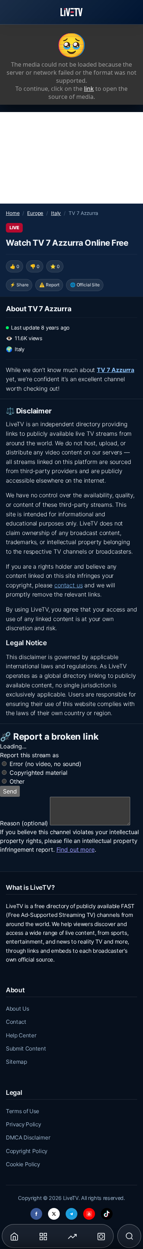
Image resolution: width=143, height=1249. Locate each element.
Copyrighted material (38, 772)
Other (17, 781)
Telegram (71, 1212)
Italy (56, 213)
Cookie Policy (23, 1164)
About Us (17, 1008)
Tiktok (107, 1212)
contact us (68, 585)
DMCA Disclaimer (28, 1137)
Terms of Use (22, 1111)
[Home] (71, 12)
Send (10, 791)
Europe (35, 213)
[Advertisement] (71, 158)
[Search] (129, 1236)
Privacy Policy (23, 1124)
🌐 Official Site (85, 284)
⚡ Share (19, 284)
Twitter (54, 1212)
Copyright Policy (26, 1151)
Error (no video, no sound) (45, 763)
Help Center (21, 1035)
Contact (16, 1021)
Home (12, 213)
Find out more (75, 849)
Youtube (89, 1212)
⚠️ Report (49, 284)
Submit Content (26, 1048)
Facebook (36, 1212)
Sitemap (16, 1061)
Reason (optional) (24, 823)
